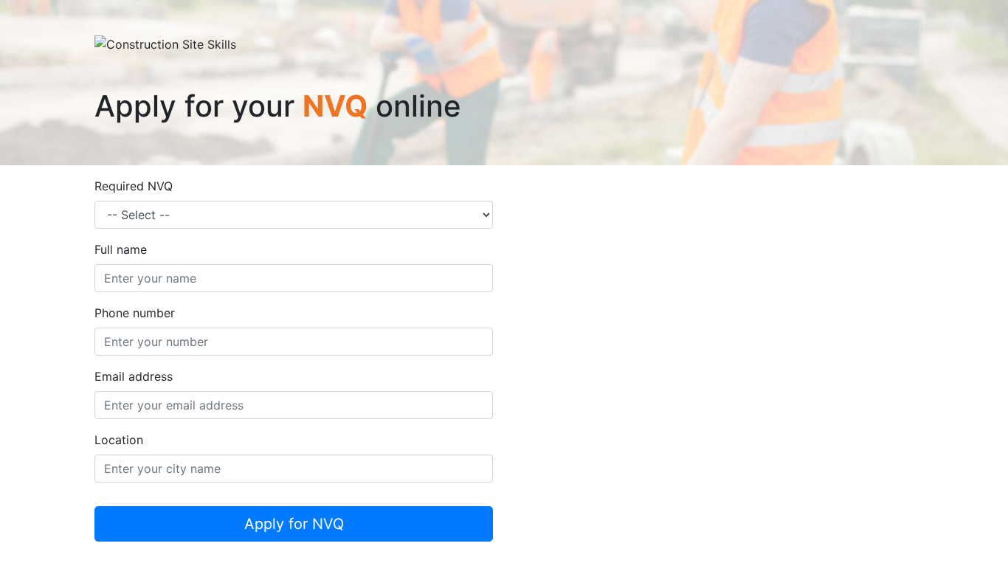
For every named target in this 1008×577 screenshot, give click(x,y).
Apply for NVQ (294, 524)
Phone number (134, 312)
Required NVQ (133, 186)
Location (118, 439)
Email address (133, 376)
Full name (120, 249)
